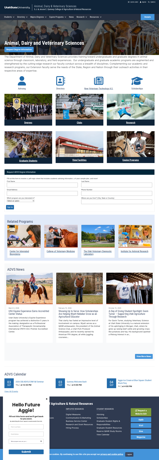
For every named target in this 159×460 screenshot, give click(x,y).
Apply (141, 419)
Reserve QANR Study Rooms (109, 431)
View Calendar (103, 434)
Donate (147, 17)
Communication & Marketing (78, 418)
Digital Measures (73, 414)
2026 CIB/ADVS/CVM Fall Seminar (30, 381)
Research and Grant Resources (79, 424)
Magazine (141, 437)
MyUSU (144, 2)
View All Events (11, 391)
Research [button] (81, 17)
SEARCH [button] (153, 2)
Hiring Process (72, 428)
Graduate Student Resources (109, 428)
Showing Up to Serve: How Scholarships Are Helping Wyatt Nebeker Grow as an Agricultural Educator (78, 314)
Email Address (12, 190)
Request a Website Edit (141, 412)
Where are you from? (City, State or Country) (97, 198)
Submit (26, 452)
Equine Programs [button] (56, 17)
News (71, 17)
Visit (141, 425)
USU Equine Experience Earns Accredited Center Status (29, 312)
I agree (129, 454)
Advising (100, 414)
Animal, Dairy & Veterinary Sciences (55, 6)
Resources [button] (94, 17)
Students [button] (8, 17)
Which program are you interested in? (21, 198)
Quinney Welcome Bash (77, 381)
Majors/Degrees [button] (37, 17)
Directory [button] (21, 17)
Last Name (85, 181)
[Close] (46, 399)
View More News (144, 356)
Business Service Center (76, 421)
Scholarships (102, 418)
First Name (11, 181)
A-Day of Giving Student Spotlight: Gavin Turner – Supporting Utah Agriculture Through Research (128, 314)
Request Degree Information (19, 49)
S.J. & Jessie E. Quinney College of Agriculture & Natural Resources (62, 9)
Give (141, 431)
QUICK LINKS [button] (134, 2)
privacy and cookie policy (111, 454)
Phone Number (86, 190)
